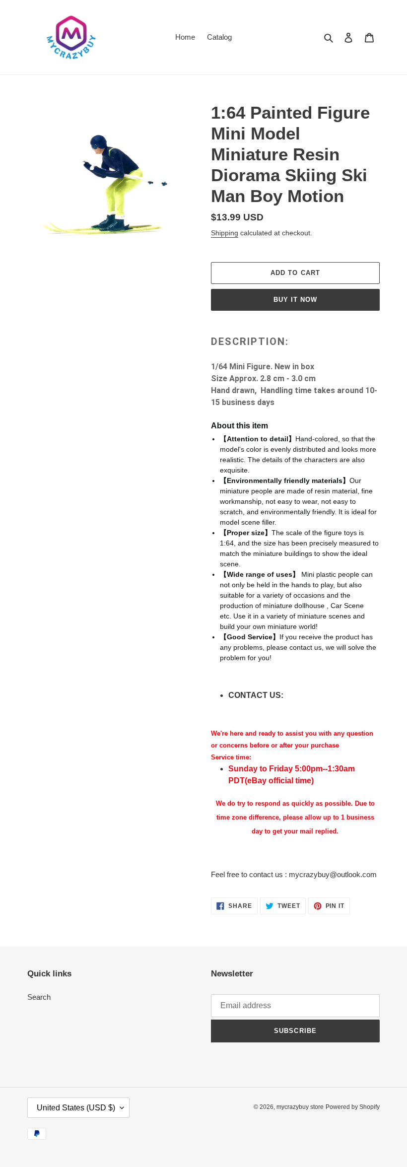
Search (39, 997)
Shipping (224, 233)
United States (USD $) (76, 1107)
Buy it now (295, 299)
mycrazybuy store (300, 1106)
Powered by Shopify (353, 1106)
